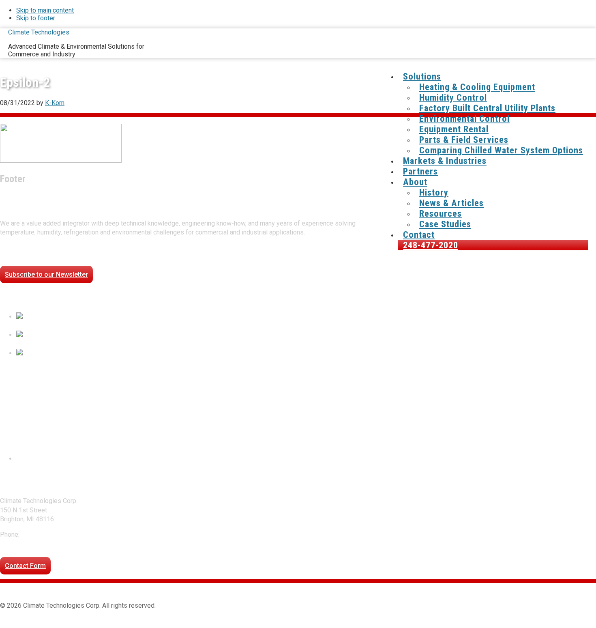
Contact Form (25, 566)
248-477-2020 (41, 534)
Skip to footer (35, 18)
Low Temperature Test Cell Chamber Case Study (84, 344)
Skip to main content (45, 10)
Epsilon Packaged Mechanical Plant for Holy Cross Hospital (101, 362)
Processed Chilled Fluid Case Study (67, 326)
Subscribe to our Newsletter (46, 274)
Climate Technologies (38, 32)
